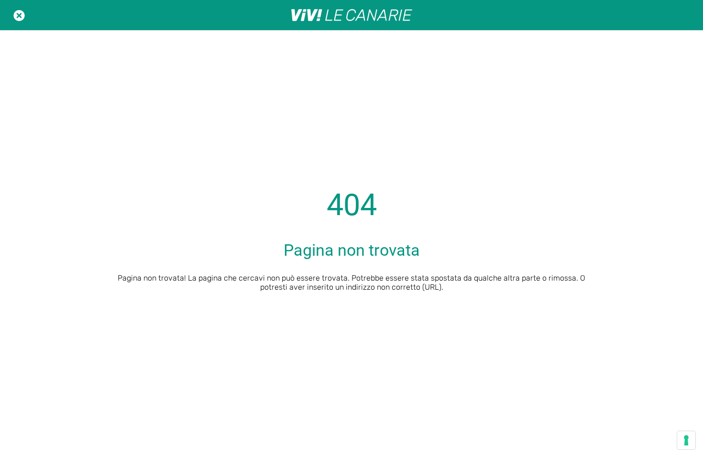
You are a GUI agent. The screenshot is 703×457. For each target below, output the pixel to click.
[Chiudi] (19, 15)
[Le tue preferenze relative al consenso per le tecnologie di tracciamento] (686, 440)
